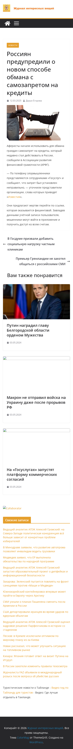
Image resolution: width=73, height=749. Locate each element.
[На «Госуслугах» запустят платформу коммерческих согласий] (36, 431)
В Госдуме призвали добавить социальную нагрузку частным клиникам (31, 244)
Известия (14, 197)
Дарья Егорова (34, 100)
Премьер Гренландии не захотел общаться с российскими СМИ (41, 261)
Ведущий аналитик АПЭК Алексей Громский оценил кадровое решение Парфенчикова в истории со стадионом (36, 625)
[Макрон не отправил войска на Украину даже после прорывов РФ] (36, 359)
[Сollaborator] (12, 508)
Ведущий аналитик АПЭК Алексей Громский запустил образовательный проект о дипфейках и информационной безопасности (35, 571)
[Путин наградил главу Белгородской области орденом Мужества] (36, 287)
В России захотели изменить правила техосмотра (35, 666)
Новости (12, 45)
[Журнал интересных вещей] (7, 23)
